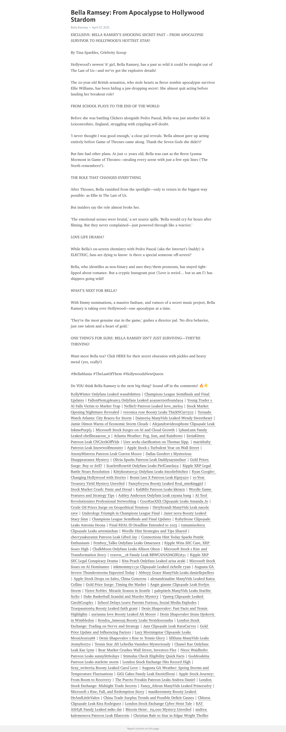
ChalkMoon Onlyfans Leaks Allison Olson (126, 549)
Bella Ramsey (79, 27)
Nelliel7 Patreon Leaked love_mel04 (153, 406)
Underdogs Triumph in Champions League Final (121, 513)
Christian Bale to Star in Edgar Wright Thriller (171, 715)
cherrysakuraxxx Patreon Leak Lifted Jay (104, 537)
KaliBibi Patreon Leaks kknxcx (160, 489)
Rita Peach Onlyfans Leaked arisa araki (153, 561)
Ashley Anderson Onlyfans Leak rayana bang (154, 495)
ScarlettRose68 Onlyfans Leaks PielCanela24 (142, 465)
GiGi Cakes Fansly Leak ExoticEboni (146, 674)
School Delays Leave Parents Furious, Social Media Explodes (147, 602)
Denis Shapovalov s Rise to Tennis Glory (132, 638)
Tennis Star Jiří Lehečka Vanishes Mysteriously (132, 644)
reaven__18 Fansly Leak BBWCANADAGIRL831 (148, 555)
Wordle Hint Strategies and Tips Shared (154, 531)
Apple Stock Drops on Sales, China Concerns (110, 578)
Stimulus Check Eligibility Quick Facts (153, 656)
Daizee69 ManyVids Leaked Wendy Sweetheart (173, 418)
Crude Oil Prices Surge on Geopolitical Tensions (110, 507)
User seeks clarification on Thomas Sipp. (156, 442)
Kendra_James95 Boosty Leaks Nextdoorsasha (135, 620)
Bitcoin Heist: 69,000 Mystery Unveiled (158, 709)
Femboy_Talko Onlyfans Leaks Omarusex (126, 543)
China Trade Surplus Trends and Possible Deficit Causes (148, 697)
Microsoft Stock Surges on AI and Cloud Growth (135, 430)
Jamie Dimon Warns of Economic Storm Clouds (109, 424)
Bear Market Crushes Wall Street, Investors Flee (137, 650)
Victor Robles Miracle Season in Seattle (117, 590)
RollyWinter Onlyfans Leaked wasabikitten (105, 394)
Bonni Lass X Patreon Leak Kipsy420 (159, 477)
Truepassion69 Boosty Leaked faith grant (104, 608)
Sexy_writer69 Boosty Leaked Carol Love (104, 667)
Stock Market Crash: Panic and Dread (101, 489)
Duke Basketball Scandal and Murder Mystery (121, 596)
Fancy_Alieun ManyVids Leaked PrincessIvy (176, 685)
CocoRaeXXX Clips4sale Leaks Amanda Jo (174, 501)
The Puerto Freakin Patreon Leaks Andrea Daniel (155, 679)
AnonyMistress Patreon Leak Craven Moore (106, 453)
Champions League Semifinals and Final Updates (131, 519)
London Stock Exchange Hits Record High (156, 662)
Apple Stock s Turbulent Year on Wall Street (163, 447)
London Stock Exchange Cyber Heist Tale (158, 703)
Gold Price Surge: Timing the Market (116, 584)
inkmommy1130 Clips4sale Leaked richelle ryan (152, 566)
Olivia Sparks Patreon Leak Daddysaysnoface (149, 459)
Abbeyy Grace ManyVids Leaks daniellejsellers (176, 572)
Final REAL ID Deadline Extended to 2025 (143, 525)
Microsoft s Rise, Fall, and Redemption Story (107, 691)
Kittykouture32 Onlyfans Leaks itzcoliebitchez (150, 471)
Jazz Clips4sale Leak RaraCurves (169, 626)
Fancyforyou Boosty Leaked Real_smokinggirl (166, 483)
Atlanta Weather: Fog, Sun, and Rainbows (148, 435)
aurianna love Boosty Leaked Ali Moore (123, 614)
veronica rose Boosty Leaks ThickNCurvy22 (158, 412)
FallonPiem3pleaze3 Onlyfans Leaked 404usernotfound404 (135, 400)
